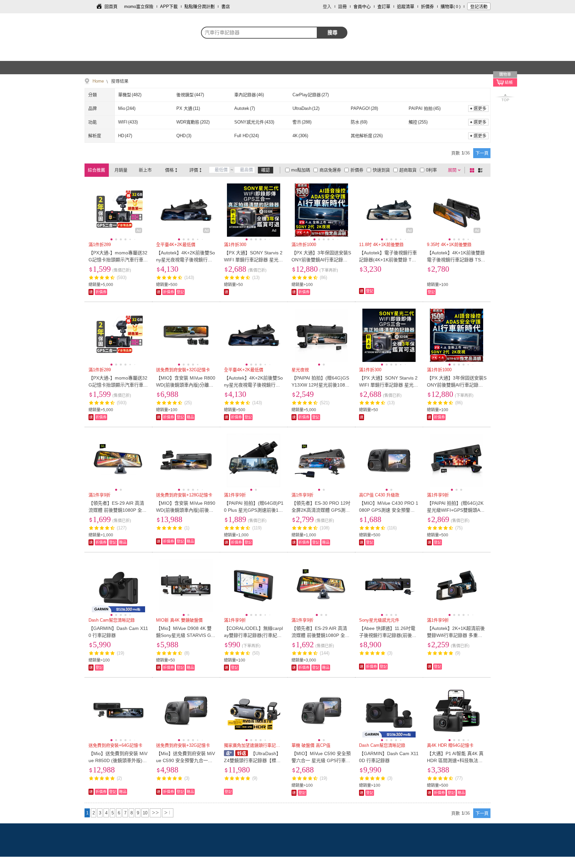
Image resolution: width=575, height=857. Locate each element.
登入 (327, 6)
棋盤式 (473, 170)
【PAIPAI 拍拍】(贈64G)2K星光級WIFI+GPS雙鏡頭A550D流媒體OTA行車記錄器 (456, 510)
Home (98, 81)
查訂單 (383, 6)
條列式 (481, 170)
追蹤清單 (405, 6)
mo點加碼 (300, 169)
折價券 (427, 6)
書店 (225, 6)
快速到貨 (381, 169)
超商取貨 (408, 169)
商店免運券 (330, 169)
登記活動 (478, 6)
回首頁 (110, 6)
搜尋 (332, 32)
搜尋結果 (119, 81)
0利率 (431, 169)
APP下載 (169, 6)
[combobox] (259, 32)
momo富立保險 (138, 6)
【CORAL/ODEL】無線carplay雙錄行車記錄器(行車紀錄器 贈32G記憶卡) (253, 635)
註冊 (342, 6)
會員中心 (362, 6)
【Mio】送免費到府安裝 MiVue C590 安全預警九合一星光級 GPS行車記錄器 (185, 760)
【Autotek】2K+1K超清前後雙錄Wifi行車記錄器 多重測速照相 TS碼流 (456, 635)
